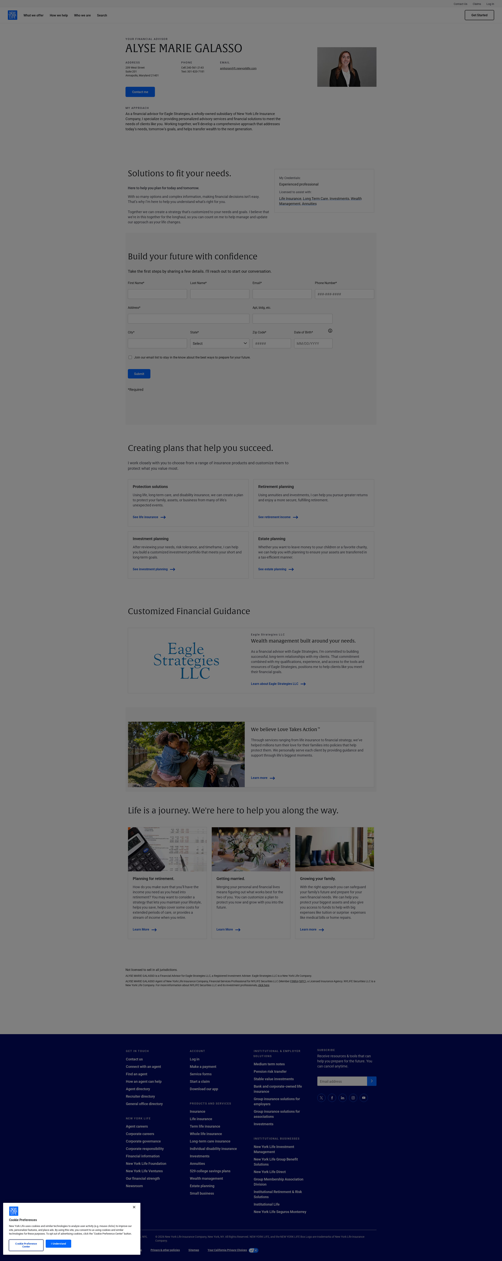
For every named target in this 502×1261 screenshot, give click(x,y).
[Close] (134, 1207)
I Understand (58, 1243)
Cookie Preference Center (26, 1245)
